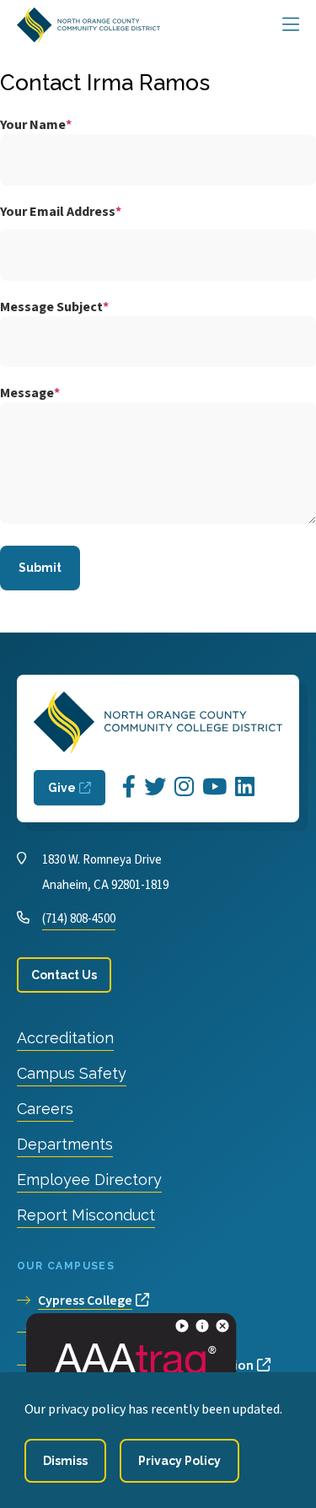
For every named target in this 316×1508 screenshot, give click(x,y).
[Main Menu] (290, 25)
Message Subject (51, 307)
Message (27, 393)
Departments (65, 1144)
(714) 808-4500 (78, 919)
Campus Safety (71, 1073)
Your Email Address (57, 211)
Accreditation (65, 1038)
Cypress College (85, 1300)
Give (62, 787)
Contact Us (64, 975)
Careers (45, 1109)
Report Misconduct (86, 1215)
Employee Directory (89, 1179)
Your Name (33, 125)
